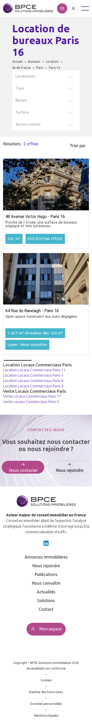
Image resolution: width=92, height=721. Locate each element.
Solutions (46, 600)
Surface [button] (22, 112)
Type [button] (20, 88)
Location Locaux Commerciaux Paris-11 (34, 370)
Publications (46, 574)
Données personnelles (46, 703)
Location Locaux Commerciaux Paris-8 (33, 381)
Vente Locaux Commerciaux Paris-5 (31, 402)
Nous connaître (46, 583)
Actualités (46, 591)
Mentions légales (46, 715)
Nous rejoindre (46, 565)
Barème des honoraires (46, 692)
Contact (46, 609)
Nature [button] (21, 100)
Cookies (46, 680)
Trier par (78, 145)
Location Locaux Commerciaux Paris (37, 365)
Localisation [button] (26, 76)
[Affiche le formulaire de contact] (62, 8)
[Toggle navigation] (85, 8)
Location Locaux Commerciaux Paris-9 (33, 386)
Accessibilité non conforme (46, 668)
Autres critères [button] (28, 124)
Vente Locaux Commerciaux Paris (34, 391)
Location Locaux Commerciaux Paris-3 (33, 375)
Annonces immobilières (46, 557)
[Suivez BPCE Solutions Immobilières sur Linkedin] (46, 543)
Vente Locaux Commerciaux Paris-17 (32, 396)
